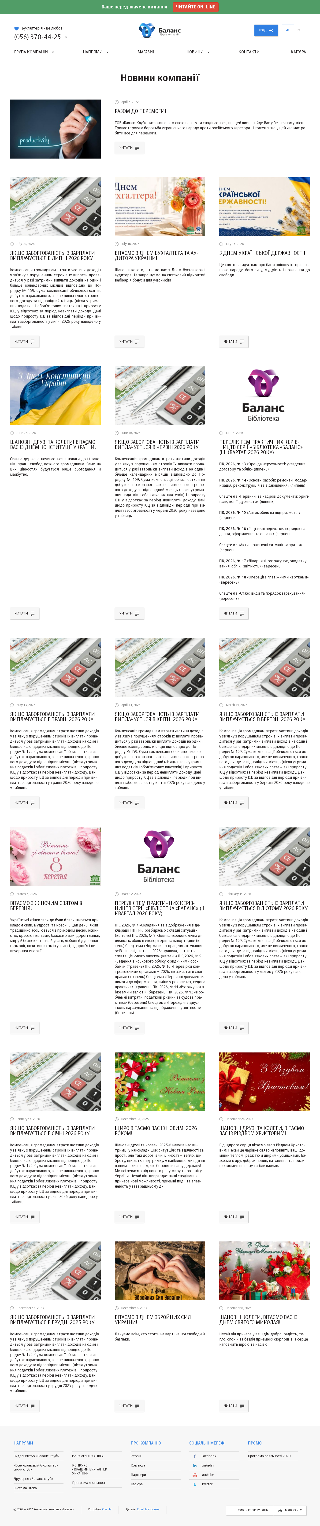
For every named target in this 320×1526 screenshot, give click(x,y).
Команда (138, 1465)
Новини (194, 52)
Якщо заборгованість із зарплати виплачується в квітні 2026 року (157, 717)
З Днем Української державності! (262, 253)
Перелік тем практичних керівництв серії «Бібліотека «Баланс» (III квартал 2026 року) (261, 447)
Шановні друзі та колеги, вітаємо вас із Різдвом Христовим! (261, 1131)
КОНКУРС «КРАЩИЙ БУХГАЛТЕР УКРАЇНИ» (89, 1469)
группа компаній (160, 30)
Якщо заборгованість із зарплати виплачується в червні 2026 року (157, 445)
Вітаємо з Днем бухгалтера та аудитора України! (156, 256)
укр (288, 30)
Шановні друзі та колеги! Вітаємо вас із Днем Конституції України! (53, 445)
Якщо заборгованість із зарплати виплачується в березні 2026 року (262, 717)
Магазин (147, 52)
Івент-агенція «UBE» (88, 1456)
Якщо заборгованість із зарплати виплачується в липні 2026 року (52, 256)
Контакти (249, 52)
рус (300, 30)
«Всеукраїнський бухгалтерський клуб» (36, 1467)
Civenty (107, 1509)
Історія (136, 1456)
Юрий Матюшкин (148, 1509)
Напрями (92, 52)
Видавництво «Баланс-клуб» (36, 1456)
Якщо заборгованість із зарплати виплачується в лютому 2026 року (263, 906)
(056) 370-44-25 (37, 37)
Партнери (138, 1475)
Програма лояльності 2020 (269, 1456)
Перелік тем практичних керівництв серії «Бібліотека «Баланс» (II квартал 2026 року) (159, 908)
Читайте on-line (196, 7)
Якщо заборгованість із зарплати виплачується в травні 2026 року (52, 717)
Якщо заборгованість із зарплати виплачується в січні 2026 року (52, 1131)
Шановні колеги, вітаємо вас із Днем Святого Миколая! (258, 1320)
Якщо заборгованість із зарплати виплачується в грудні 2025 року (52, 1320)
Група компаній (31, 52)
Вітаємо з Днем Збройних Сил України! (153, 1320)
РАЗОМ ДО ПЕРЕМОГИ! (140, 111)
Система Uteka (25, 1488)
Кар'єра (298, 52)
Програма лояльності (89, 1483)
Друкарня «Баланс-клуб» (33, 1479)
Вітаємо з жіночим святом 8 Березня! (46, 906)
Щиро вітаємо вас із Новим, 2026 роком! (156, 1131)
